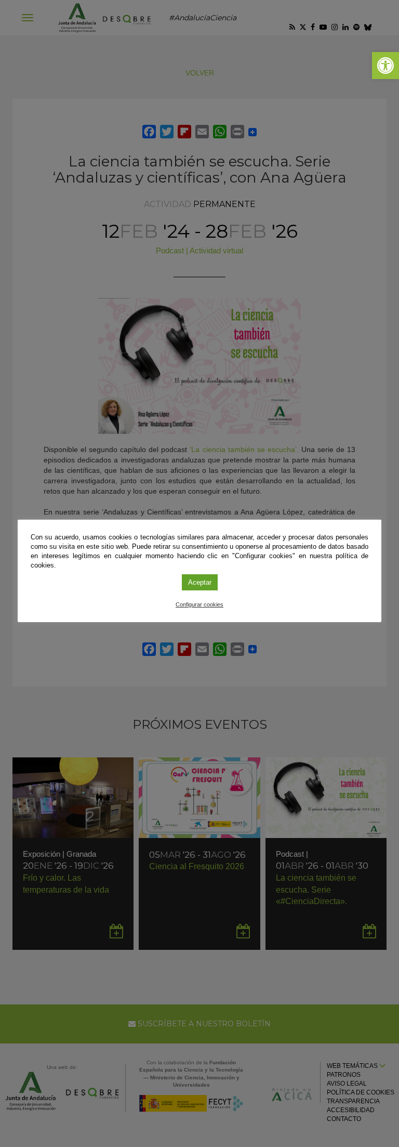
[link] (385, 65)
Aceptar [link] (199, 582)
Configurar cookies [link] (199, 604)
